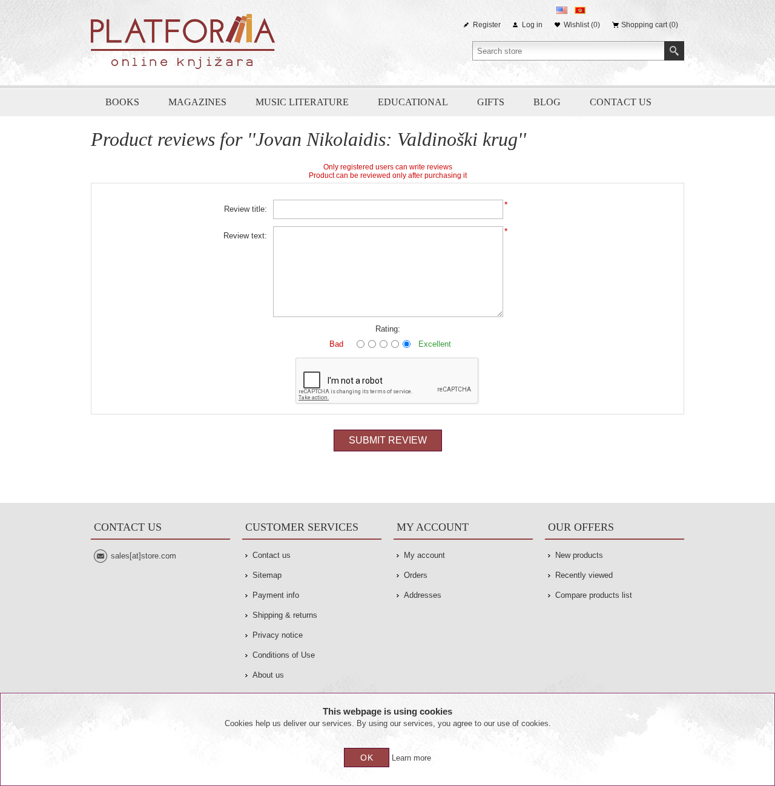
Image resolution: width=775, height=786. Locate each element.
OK (367, 757)
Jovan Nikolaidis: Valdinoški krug (387, 139)
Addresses (422, 595)
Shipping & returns (284, 615)
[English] (562, 10)
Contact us (620, 102)
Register (487, 25)
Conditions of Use (283, 655)
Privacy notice (277, 635)
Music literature (302, 102)
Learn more (411, 757)
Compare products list (593, 595)
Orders (415, 575)
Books (122, 102)
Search (674, 51)
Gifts (490, 102)
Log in (532, 25)
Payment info (275, 595)
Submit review (388, 440)
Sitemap (267, 575)
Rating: (387, 328)
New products (579, 555)
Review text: (245, 235)
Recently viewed (584, 575)
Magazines (197, 102)
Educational (413, 102)
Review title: (245, 209)
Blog (547, 102)
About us (268, 675)
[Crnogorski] (580, 10)
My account (424, 555)
